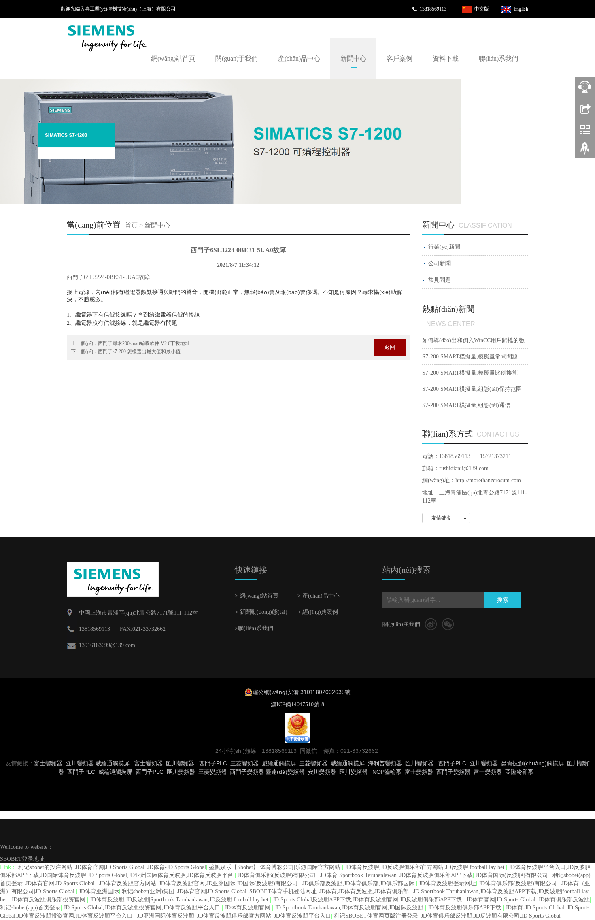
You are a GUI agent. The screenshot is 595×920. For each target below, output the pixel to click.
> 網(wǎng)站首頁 (256, 596)
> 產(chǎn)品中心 (319, 596)
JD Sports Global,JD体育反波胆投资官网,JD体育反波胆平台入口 (143, 908)
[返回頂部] (585, 151)
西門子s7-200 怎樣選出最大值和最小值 (139, 351)
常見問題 (439, 280)
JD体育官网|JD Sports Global (109, 867)
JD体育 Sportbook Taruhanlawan (358, 875)
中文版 (481, 9)
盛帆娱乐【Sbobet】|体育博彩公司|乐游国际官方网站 (275, 867)
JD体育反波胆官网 (248, 908)
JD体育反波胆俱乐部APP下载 (436, 875)
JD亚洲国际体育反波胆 (165, 916)
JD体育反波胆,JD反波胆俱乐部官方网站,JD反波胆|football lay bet (425, 867)
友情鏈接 (441, 518)
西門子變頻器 (453, 772)
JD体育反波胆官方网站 (127, 883)
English (521, 9)
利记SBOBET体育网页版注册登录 (376, 916)
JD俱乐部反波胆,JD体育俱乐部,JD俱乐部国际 (359, 883)
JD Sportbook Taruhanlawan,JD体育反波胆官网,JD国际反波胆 (350, 908)
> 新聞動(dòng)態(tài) (261, 612)
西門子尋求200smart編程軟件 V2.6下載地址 (144, 343)
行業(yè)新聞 (444, 247)
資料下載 (446, 58)
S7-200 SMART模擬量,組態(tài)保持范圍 (472, 389)
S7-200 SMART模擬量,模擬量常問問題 (470, 357)
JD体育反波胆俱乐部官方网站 (234, 916)
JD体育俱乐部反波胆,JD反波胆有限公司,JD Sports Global (491, 916)
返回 (389, 347)
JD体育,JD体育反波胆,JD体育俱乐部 (364, 891)
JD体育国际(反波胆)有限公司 (513, 875)
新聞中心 (353, 58)
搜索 (502, 600)
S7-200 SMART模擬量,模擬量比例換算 (470, 373)
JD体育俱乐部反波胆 (564, 900)
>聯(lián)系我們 (254, 628)
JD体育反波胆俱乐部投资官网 (49, 900)
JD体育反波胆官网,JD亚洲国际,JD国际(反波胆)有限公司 (229, 883)
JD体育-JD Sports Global (176, 867)
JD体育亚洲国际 (99, 891)
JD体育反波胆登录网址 (447, 883)
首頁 (131, 225)
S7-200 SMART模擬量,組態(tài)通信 (466, 405)
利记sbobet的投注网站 (45, 867)
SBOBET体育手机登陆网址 (283, 891)
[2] (230, 141)
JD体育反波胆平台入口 (302, 916)
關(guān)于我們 (236, 58)
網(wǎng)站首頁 (173, 58)
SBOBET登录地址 (22, 859)
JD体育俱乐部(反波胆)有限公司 (277, 875)
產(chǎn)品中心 (299, 58)
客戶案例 (399, 58)
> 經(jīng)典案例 (318, 612)
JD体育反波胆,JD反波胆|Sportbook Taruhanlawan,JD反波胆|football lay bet (180, 900)
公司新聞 (439, 263)
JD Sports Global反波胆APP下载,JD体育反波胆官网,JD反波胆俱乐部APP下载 (368, 900)
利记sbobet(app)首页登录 (30, 908)
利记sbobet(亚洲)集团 (148, 891)
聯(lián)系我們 (498, 58)
